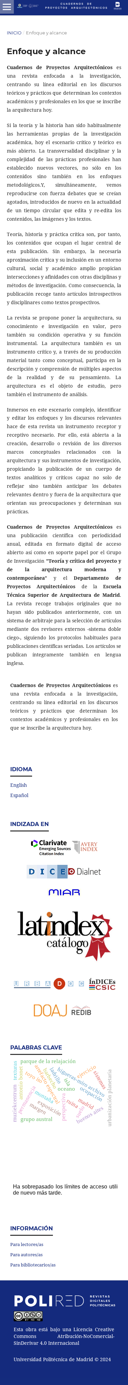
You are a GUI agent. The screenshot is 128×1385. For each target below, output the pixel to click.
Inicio (14, 32)
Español (19, 795)
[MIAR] (64, 892)
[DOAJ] (51, 1014)
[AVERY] (85, 847)
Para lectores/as (26, 1244)
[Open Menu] (7, 7)
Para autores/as (26, 1254)
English (18, 785)
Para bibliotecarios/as (33, 1265)
